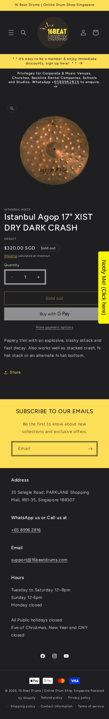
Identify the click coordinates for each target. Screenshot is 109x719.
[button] (11, 32)
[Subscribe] (90, 448)
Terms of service (91, 706)
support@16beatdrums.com (39, 559)
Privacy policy (79, 697)
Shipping (10, 256)
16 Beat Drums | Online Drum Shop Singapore (54, 691)
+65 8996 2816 (26, 529)
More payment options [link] (54, 327)
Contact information (56, 706)
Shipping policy (23, 706)
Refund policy (52, 697)
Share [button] (15, 372)
